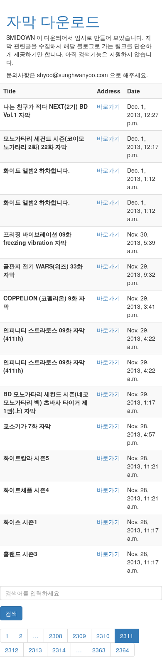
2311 (126, 636)
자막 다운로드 (53, 20)
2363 (99, 650)
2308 (55, 636)
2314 (59, 650)
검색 (11, 613)
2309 (79, 636)
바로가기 (108, 106)
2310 (103, 636)
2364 (122, 650)
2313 (35, 650)
